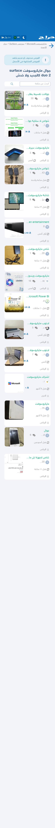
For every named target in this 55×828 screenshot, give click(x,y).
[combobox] (35, 84)
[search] (11, 84)
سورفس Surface (16, 44)
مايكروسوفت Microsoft (37, 44)
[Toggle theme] (23, 37)
